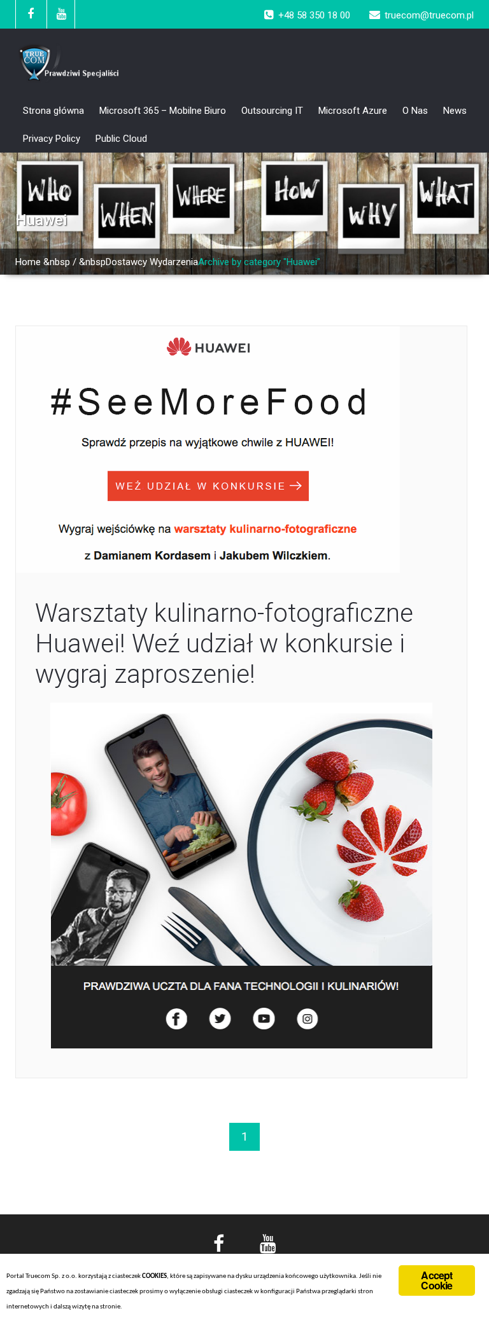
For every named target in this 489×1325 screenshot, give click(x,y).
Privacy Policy (51, 138)
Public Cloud (121, 138)
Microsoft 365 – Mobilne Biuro (162, 110)
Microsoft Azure (352, 110)
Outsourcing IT (272, 110)
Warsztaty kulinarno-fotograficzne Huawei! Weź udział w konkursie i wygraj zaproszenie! (224, 643)
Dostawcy (126, 262)
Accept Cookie (436, 1280)
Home (28, 262)
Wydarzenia (174, 262)
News (455, 110)
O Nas (415, 110)
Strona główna (53, 110)
